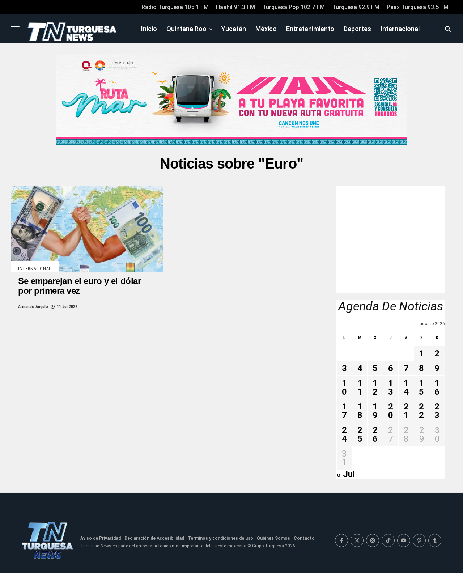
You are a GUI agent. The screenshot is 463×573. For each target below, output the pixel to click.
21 (406, 411)
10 (344, 387)
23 (436, 411)
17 (344, 411)
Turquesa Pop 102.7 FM (293, 7)
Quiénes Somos (273, 538)
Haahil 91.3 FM (235, 7)
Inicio (149, 29)
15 (421, 387)
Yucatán (233, 29)
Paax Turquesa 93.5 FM (418, 7)
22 (421, 411)
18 (359, 411)
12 (375, 387)
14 (406, 387)
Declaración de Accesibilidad (154, 538)
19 (375, 411)
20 (390, 411)
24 (344, 434)
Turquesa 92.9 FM (355, 7)
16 (436, 387)
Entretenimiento (310, 29)
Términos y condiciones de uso (220, 538)
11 (359, 387)
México (266, 29)
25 (359, 434)
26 (375, 434)
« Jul (345, 474)
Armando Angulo (33, 306)
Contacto (304, 538)
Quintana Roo (186, 29)
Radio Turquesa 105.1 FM (175, 7)
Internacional (400, 29)
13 (390, 387)
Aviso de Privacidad (100, 538)
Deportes (357, 29)
